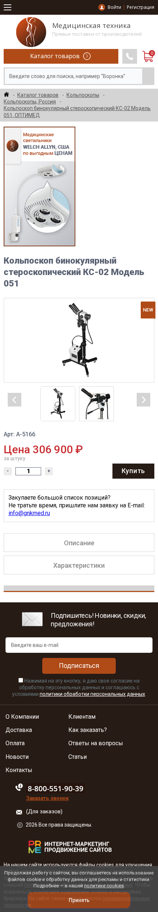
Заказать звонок (47, 798)
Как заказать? (87, 730)
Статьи (77, 757)
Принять (79, 900)
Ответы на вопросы (95, 743)
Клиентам (82, 717)
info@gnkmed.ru (29, 513)
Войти (114, 7)
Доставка (19, 730)
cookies (105, 865)
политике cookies (104, 885)
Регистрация (140, 7)
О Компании (22, 717)
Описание (79, 543)
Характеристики (79, 565)
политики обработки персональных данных (92, 694)
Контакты (19, 770)
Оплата (15, 743)
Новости (17, 757)
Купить (133, 471)
